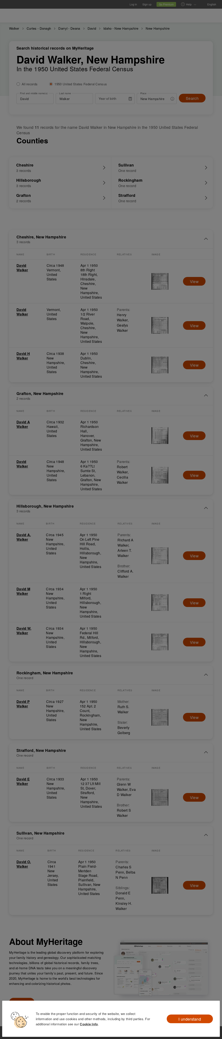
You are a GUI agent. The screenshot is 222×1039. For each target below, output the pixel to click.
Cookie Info (89, 1024)
